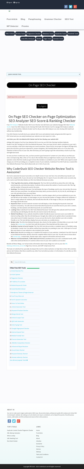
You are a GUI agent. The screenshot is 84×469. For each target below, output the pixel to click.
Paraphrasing (34, 19)
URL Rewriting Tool (12, 438)
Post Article (12, 19)
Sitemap (38, 452)
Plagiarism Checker (34, 34)
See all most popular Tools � (19, 360)
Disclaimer (39, 444)
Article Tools (20, 34)
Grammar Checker (52, 19)
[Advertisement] (42, 56)
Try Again (42, 106)
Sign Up (17, 2)
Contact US (39, 457)
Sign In (10, 2)
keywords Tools (60, 34)
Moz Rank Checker (12, 441)
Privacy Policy (40, 446)
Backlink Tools (73, 34)
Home (38, 430)
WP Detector (12, 26)
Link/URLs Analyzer (28, 39)
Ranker (39, 39)
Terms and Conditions (42, 454)
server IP (22, 246)
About (38, 438)
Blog (23, 19)
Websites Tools (48, 34)
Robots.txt (16, 246)
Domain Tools (58, 39)
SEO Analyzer (14, 125)
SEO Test (69, 19)
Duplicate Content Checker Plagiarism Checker (20, 430)
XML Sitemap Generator (13, 433)
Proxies (25, 26)
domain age (16, 236)
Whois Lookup (11, 436)
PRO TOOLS (10, 34)
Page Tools (47, 39)
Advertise (38, 441)
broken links (21, 224)
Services (38, 449)
